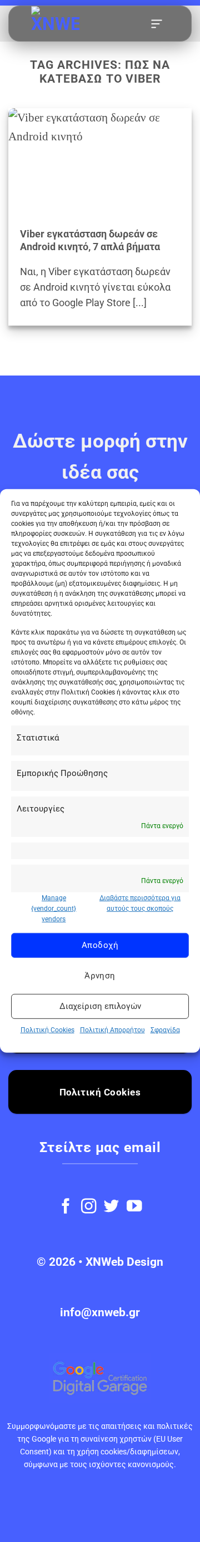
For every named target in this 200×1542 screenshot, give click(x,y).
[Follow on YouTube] (134, 1207)
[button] (156, 24)
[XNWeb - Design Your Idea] (83, 24)
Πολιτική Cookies (47, 1029)
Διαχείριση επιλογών (100, 1006)
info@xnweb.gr (100, 1312)
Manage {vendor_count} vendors (53, 908)
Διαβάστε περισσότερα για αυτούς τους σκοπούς (140, 903)
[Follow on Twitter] (111, 1207)
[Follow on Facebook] (65, 1207)
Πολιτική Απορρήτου (112, 1029)
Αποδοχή (100, 945)
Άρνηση (100, 976)
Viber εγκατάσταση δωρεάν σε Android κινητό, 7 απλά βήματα (90, 240)
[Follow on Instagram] (88, 1207)
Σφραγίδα (165, 1029)
